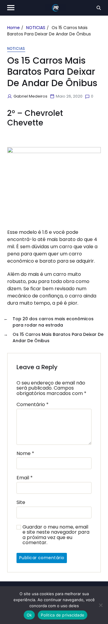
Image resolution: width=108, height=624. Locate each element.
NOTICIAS (16, 48)
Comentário (32, 404)
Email (24, 478)
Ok (29, 615)
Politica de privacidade (62, 615)
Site (20, 502)
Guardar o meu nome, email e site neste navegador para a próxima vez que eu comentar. (55, 534)
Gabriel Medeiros (30, 96)
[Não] (101, 605)
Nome (25, 453)
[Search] (99, 8)
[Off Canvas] (10, 7)
